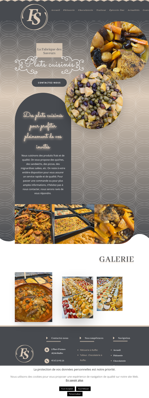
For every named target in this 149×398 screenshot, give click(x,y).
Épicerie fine (116, 10)
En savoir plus (74, 380)
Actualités (134, 10)
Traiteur (101, 10)
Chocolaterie (85, 10)
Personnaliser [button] (75, 394)
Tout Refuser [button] (83, 388)
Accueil (55, 10)
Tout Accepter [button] (67, 388)
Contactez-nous (49, 82)
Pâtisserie (69, 10)
